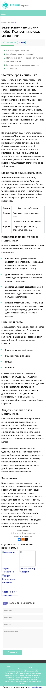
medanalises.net (35, 687)
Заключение (10, 69)
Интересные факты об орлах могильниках (23, 58)
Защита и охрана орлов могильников (21, 65)
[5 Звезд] (20, 533)
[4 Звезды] (18, 533)
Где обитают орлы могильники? (19, 54)
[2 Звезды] (14, 533)
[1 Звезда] (12, 533)
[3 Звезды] (16, 533)
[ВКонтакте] (19, 539)
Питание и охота (12, 62)
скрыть (21, 42)
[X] (26, 539)
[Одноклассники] (23, 539)
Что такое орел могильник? (17, 51)
